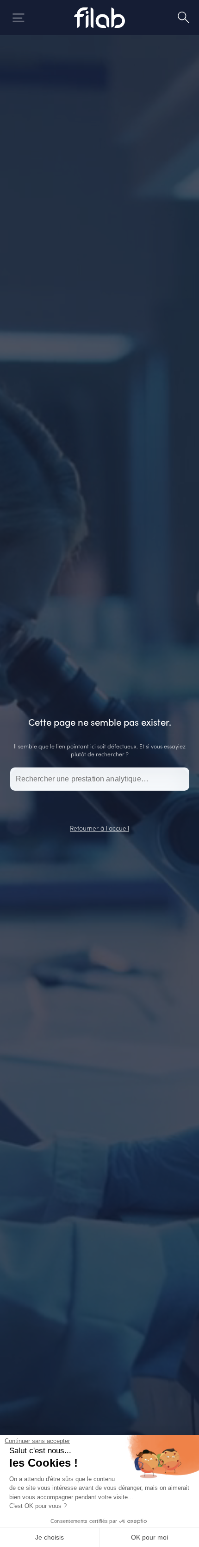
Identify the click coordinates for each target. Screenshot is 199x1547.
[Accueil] (99, 17)
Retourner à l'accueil (99, 827)
